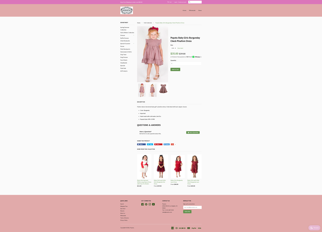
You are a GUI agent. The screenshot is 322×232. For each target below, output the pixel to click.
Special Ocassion (125, 43)
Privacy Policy (123, 220)
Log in (175, 2)
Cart (170, 2)
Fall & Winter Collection (127, 32)
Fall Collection (148, 23)
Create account (182, 2)
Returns (122, 211)
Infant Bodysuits (125, 41)
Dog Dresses (124, 57)
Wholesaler (192, 10)
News (200, 10)
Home (184, 10)
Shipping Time (123, 206)
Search (122, 204)
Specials (122, 65)
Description (141, 102)
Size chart (180, 48)
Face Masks (123, 60)
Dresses (122, 35)
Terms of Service (124, 218)
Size (171, 45)
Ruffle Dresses (124, 38)
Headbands (123, 63)
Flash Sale (123, 68)
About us (122, 213)
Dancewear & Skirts (126, 52)
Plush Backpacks (125, 49)
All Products (123, 71)
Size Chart (122, 208)
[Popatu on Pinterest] (146, 204)
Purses (122, 46)
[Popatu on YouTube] (153, 204)
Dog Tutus (123, 54)
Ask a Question (193, 132)
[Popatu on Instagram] (150, 204)
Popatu (132, 227)
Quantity (173, 60)
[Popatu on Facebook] (142, 204)
